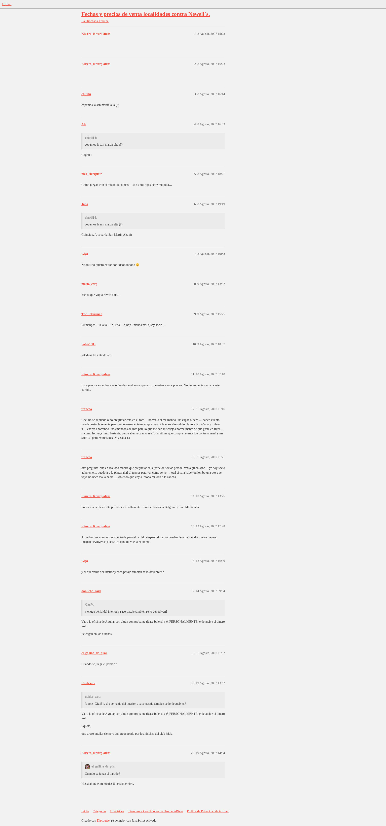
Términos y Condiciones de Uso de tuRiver (155, 811)
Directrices (117, 811)
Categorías (99, 811)
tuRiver (6, 4)
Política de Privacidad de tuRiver (208, 811)
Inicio (85, 811)
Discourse (103, 820)
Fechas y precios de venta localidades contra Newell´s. (145, 14)
